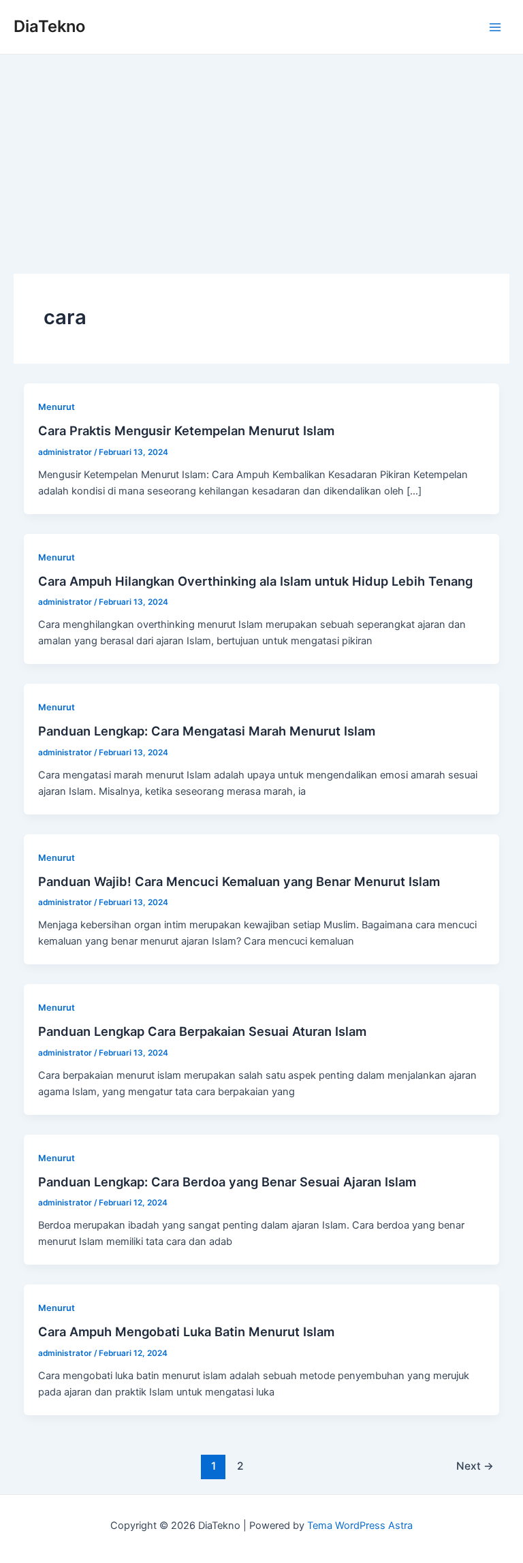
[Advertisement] (261, 156)
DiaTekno (49, 26)
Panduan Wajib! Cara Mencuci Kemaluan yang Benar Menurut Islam (239, 881)
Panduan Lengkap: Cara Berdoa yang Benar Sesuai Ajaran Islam (227, 1181)
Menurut (56, 407)
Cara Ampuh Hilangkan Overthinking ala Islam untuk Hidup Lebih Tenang (255, 580)
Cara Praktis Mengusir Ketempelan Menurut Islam (186, 430)
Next (475, 1465)
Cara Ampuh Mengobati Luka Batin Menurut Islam (186, 1331)
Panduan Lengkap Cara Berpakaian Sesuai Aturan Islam (202, 1031)
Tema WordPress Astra (360, 1525)
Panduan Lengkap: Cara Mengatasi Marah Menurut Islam (206, 730)
